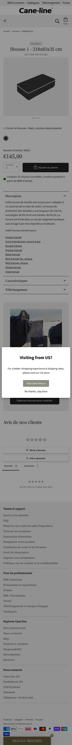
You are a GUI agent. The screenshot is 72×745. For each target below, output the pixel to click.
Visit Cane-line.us (36, 383)
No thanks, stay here (36, 391)
